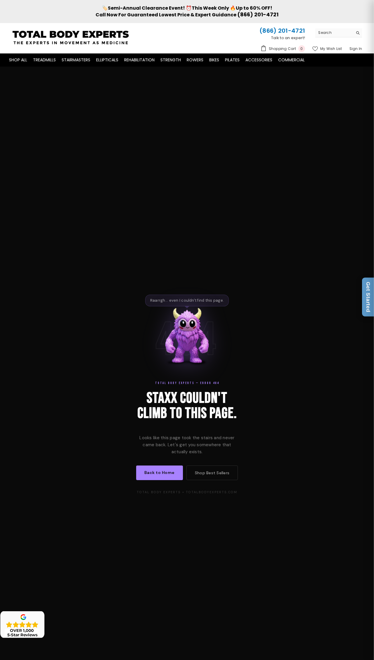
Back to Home (159, 472)
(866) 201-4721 (257, 14)
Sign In (355, 48)
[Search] (338, 32)
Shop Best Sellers (212, 472)
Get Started (368, 297)
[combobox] (334, 32)
